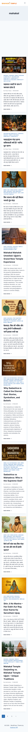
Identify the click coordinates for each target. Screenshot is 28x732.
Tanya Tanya (8, 90)
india (5, 191)
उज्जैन (21, 661)
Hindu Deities (13, 190)
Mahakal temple (13, 75)
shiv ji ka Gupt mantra (10, 539)
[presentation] (14, 65)
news (5, 190)
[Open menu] (24, 3)
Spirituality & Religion (10, 79)
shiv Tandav (16, 383)
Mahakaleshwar (8, 660)
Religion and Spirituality (10, 133)
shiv (19, 192)
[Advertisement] (14, 40)
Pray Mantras (17, 191)
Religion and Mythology (10, 192)
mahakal (6, 75)
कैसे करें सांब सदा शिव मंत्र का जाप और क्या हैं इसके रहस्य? (14, 547)
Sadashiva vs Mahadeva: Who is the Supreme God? (13, 477)
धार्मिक (11, 540)
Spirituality (14, 78)
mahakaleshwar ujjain (10, 249)
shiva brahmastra (14, 599)
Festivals (20, 377)
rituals (19, 537)
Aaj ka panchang (12, 377)
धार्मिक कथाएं (10, 322)
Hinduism (20, 190)
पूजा (5, 600)
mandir (11, 380)
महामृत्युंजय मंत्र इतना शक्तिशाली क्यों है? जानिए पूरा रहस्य (13, 142)
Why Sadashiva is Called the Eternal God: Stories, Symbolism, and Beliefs (13, 394)
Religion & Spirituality (10, 382)
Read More (8, 109)
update (19, 321)
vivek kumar (8, 203)
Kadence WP (14, 727)
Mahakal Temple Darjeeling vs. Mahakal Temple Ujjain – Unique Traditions (12, 672)
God (8, 190)
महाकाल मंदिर (6, 663)
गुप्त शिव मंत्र (6, 540)
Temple (17, 661)
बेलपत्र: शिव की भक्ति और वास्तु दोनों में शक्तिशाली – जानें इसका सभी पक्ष (13, 328)
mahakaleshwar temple (10, 248)
